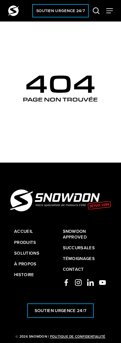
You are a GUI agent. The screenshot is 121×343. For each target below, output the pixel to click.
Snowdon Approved (75, 234)
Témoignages (79, 258)
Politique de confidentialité (78, 336)
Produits (25, 242)
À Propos (25, 264)
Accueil (23, 231)
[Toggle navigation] (109, 10)
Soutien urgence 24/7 (60, 10)
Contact (73, 269)
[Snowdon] (13, 10)
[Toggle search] (96, 10)
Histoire (24, 274)
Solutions (26, 253)
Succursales (79, 248)
